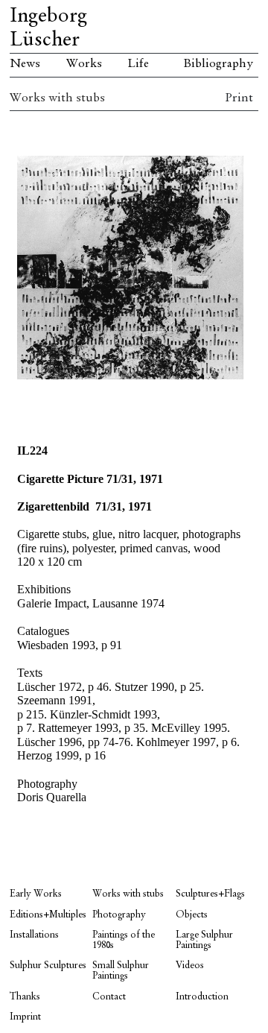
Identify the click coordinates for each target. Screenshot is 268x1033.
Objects (192, 915)
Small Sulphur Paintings (120, 971)
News (25, 64)
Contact (109, 997)
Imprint (25, 1017)
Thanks (25, 997)
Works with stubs (57, 98)
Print (239, 98)
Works (84, 64)
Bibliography (218, 64)
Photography (119, 915)
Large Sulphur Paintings (204, 940)
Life (138, 64)
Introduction (202, 997)
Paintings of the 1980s (123, 940)
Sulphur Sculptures (48, 965)
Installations (34, 935)
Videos (190, 965)
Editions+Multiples (48, 915)
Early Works (36, 894)
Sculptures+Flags (210, 894)
